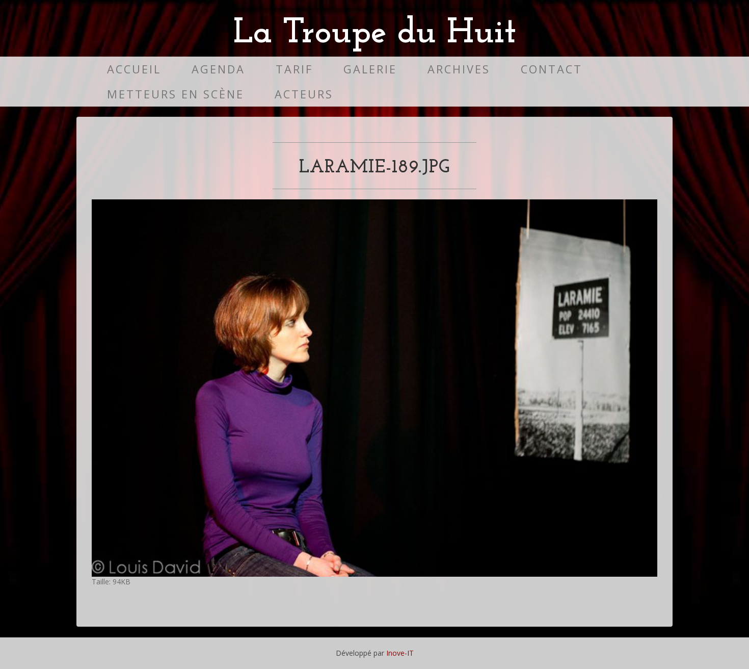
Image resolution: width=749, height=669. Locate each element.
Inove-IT (400, 653)
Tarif (294, 69)
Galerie (370, 69)
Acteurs (304, 94)
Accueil (134, 69)
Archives (458, 69)
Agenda (218, 69)
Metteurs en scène (175, 94)
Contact (551, 69)
